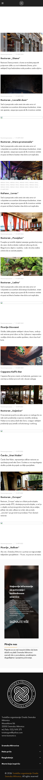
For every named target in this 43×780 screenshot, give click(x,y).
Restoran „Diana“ (10, 58)
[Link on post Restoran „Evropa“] (21, 481)
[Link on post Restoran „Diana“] (21, 42)
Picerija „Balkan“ (10, 547)
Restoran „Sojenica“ (12, 410)
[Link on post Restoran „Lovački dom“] (21, 84)
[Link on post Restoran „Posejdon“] (21, 221)
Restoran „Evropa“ (11, 497)
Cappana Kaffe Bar (11, 371)
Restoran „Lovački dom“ (14, 100)
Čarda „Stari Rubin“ (12, 455)
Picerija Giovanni (10, 327)
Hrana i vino (5, 182)
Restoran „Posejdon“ (12, 238)
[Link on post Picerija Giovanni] (21, 311)
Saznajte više (19, 622)
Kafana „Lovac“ (10, 193)
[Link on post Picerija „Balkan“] (21, 531)
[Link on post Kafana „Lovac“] (21, 170)
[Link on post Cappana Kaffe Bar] (21, 355)
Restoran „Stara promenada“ (17, 141)
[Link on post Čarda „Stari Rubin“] (21, 439)
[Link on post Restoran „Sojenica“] (21, 394)
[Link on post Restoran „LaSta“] (21, 266)
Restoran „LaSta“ (10, 282)
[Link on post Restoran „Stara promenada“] (21, 125)
